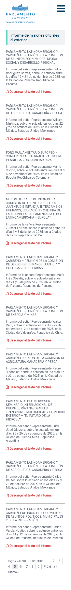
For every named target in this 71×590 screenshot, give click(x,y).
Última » (13, 572)
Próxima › (50, 566)
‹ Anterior (36, 561)
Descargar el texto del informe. (30, 92)
